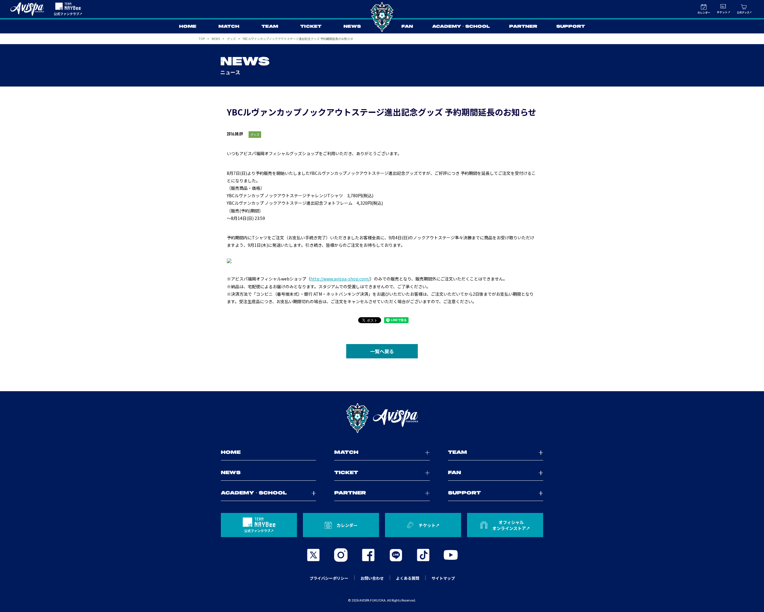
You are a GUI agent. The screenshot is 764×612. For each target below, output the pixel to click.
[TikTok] (423, 555)
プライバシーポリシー (328, 578)
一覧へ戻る (382, 351)
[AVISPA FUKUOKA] (382, 418)
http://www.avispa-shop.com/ (340, 279)
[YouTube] (450, 555)
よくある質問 (407, 578)
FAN (407, 26)
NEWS (352, 26)
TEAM (269, 26)
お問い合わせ (372, 578)
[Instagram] (340, 555)
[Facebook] (368, 555)
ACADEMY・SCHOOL (461, 26)
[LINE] (395, 555)
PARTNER (523, 26)
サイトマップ (443, 578)
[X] (313, 555)
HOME (187, 26)
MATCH (228, 26)
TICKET (310, 26)
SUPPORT (570, 26)
